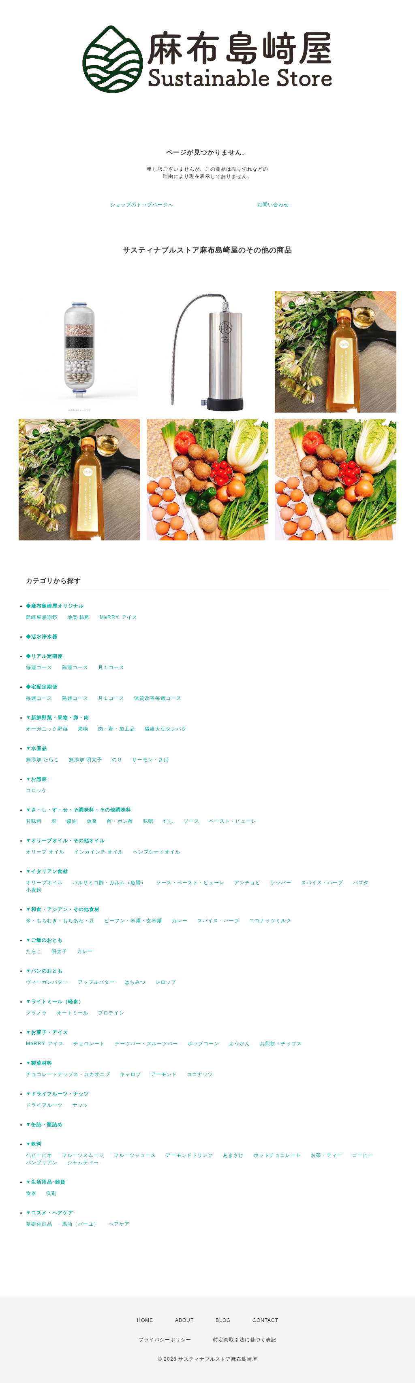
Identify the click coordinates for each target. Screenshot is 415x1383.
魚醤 (92, 821)
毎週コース (39, 667)
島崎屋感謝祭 (42, 617)
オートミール (72, 1013)
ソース (191, 821)
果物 (83, 729)
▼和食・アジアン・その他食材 (63, 909)
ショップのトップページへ (141, 205)
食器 (31, 1193)
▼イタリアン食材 (47, 871)
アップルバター (96, 982)
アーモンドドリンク (189, 1155)
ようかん (239, 1043)
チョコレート (89, 1043)
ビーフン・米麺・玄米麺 (133, 920)
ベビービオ (39, 1155)
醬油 (71, 821)
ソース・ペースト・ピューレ (190, 882)
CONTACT (265, 1320)
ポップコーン (203, 1043)
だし (168, 821)
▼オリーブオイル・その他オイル (65, 840)
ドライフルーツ (44, 1105)
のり (117, 759)
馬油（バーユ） (80, 1224)
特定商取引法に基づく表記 (244, 1340)
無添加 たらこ (42, 759)
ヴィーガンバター (47, 982)
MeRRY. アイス (118, 617)
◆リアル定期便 (44, 656)
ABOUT (184, 1320)
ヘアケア (119, 1224)
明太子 (59, 951)
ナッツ (80, 1105)
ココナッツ (200, 1074)
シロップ (165, 982)
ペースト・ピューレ (233, 821)
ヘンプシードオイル (156, 852)
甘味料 (34, 821)
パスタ (361, 882)
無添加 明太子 (85, 759)
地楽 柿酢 (78, 617)
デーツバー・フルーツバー (146, 1043)
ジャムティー (83, 1162)
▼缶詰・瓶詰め (44, 1124)
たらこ (34, 951)
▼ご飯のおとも (44, 940)
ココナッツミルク (270, 920)
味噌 (148, 821)
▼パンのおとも (44, 971)
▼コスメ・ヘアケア (49, 1213)
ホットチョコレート (277, 1155)
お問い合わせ (273, 205)
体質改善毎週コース (158, 698)
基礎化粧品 (39, 1224)
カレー (180, 920)
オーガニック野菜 (47, 729)
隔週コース (75, 667)
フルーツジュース (135, 1155)
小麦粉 (34, 890)
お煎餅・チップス (281, 1043)
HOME (145, 1320)
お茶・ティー (326, 1155)
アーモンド (164, 1074)
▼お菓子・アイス (47, 1032)
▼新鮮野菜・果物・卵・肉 (57, 717)
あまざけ (233, 1155)
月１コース (111, 667)
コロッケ (36, 790)
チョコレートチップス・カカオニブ (68, 1074)
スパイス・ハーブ (322, 882)
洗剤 (51, 1193)
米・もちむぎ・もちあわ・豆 (60, 920)
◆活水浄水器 (42, 637)
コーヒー (362, 1155)
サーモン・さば (150, 759)
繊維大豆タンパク (166, 729)
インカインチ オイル (98, 852)
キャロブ (130, 1074)
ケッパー (280, 882)
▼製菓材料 (39, 1063)
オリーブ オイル (45, 852)
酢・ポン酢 (120, 821)
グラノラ (36, 1013)
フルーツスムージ (83, 1155)
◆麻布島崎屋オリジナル (55, 606)
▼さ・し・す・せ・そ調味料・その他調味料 (78, 810)
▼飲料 (34, 1144)
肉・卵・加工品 (116, 729)
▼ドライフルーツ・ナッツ (57, 1094)
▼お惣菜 (36, 779)
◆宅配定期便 (42, 687)
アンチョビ (247, 882)
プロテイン (111, 1013)
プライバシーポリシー (165, 1340)
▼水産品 (36, 748)
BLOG (223, 1320)
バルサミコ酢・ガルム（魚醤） (109, 882)
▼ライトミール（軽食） (55, 1001)
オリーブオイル (44, 882)
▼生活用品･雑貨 (46, 1182)
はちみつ (134, 982)
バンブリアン (42, 1162)
